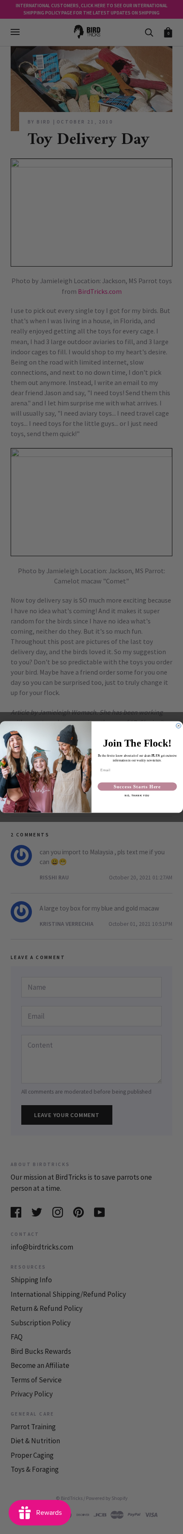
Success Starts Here (137, 786)
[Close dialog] (178, 725)
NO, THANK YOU (137, 795)
